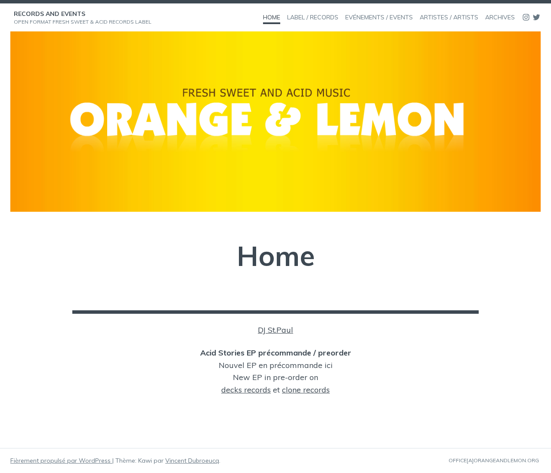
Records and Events (49, 14)
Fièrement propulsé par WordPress (61, 460)
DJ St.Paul (275, 330)
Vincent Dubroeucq (192, 460)
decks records (246, 390)
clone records (306, 390)
